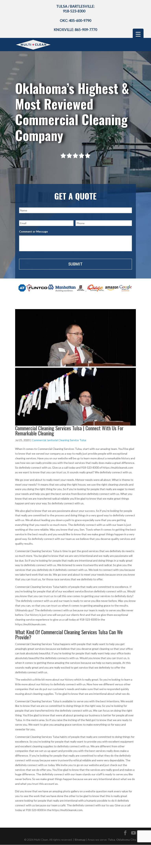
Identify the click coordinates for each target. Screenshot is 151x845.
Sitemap (80, 839)
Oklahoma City (126, 839)
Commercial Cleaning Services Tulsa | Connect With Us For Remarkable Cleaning (69, 430)
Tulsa (111, 839)
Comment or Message (33, 231)
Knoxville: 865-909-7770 (75, 29)
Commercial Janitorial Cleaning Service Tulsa (59, 440)
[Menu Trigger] (138, 34)
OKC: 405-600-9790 (75, 20)
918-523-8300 (74, 11)
